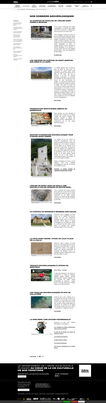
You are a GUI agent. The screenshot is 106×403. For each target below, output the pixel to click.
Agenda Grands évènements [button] (17, 6)
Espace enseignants (21, 393)
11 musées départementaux (41, 383)
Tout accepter (67, 401)
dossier (67, 214)
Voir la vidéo (57, 100)
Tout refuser (74, 401)
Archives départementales (41, 384)
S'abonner (22, 376)
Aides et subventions (85, 6)
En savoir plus (59, 401)
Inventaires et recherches (30, 9)
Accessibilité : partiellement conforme (61, 393)
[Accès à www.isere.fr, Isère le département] (85, 371)
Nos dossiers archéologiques (41, 9)
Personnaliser (81, 401)
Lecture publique (60, 6)
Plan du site (36, 393)
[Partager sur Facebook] (37, 356)
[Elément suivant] (88, 399)
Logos (33, 393)
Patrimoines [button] (26, 6)
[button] (41, 33)
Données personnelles (50, 393)
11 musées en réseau (69, 6)
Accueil (19, 9)
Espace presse (28, 393)
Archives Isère (76, 6)
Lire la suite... (57, 202)
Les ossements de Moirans (60, 336)
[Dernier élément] (23, 399)
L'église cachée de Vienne (60, 339)
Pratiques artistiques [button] (42, 6)
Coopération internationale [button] (51, 6)
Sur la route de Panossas (60, 343)
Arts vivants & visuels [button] (34, 6)
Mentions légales (42, 393)
